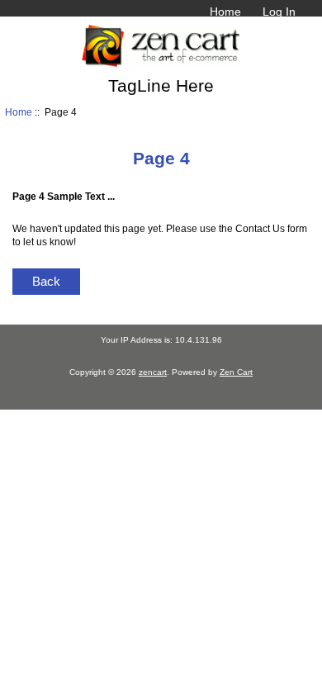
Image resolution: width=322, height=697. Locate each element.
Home (225, 11)
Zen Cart (236, 372)
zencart (153, 372)
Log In (279, 11)
